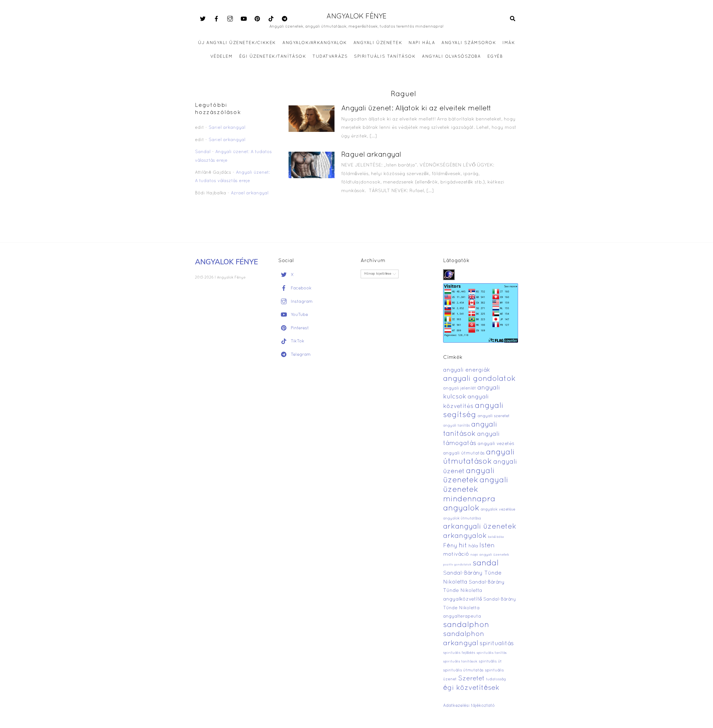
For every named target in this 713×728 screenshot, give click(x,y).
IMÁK (508, 43)
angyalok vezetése (498, 509)
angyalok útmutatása (462, 518)
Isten (487, 546)
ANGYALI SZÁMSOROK (468, 43)
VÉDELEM (221, 57)
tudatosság (496, 679)
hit (463, 546)
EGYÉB (495, 57)
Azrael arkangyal (249, 193)
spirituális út (490, 661)
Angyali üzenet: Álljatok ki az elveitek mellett (416, 108)
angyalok (461, 508)
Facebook (300, 288)
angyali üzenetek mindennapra (475, 490)
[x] (202, 19)
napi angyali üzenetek (489, 555)
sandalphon (466, 625)
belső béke (496, 537)
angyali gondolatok (479, 379)
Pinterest (299, 328)
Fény (450, 545)
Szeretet (471, 679)
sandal (486, 563)
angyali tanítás (456, 425)
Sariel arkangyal (227, 128)
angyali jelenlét (459, 388)
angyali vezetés (496, 444)
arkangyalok (465, 536)
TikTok (296, 341)
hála (473, 546)
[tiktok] (271, 19)
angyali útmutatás (464, 453)
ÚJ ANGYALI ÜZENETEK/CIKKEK (237, 43)
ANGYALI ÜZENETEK (377, 43)
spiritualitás (497, 643)
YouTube (298, 315)
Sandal (203, 152)
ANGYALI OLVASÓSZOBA (451, 57)
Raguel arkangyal (371, 155)
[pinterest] (257, 19)
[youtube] (243, 19)
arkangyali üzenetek (479, 527)
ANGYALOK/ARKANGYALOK (314, 43)
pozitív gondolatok (457, 564)
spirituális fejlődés (459, 653)
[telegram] (284, 19)
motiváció (456, 554)
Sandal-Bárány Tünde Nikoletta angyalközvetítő (474, 591)
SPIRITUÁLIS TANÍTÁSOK (385, 57)
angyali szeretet (494, 416)
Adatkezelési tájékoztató (469, 706)
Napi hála (422, 43)
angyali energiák (466, 370)
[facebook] (216, 19)
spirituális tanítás (492, 653)
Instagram (301, 302)
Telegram (300, 355)
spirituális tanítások (460, 661)
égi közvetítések (471, 688)
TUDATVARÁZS (330, 57)
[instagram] (230, 19)
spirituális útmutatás (463, 670)
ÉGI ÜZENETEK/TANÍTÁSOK (272, 57)
